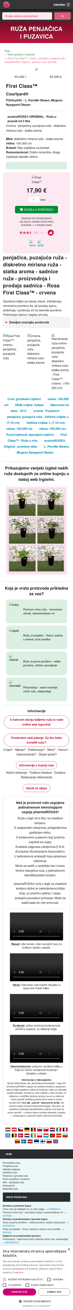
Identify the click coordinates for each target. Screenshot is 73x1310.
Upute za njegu (36, 788)
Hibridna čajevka (11, 1169)
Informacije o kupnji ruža (36, 765)
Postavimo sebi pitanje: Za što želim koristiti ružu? (36, 740)
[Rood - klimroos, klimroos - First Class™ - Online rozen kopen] (27, 1135)
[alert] (36, 1277)
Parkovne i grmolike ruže (15, 1175)
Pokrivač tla (9, 1185)
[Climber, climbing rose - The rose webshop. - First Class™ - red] (55, 1141)
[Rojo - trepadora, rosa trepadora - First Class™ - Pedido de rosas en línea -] (58, 1135)
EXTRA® (7, 1215)
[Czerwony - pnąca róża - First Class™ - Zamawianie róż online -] (39, 1135)
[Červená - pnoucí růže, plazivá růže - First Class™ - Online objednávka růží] (20, 1129)
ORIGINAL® (54, 1208)
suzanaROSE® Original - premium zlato (35, 443)
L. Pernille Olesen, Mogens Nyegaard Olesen (43, 449)
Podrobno (18, 1272)
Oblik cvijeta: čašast (29, 405)
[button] (36, 1301)
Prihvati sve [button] (20, 1291)
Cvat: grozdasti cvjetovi (24, 399)
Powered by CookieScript (37, 1306)
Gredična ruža (10, 1172)
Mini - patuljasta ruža (13, 1182)
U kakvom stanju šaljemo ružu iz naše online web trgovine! (36, 721)
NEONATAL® (12, 1242)
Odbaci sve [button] (54, 1291)
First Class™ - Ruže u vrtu (37, 437)
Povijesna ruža (10, 1165)
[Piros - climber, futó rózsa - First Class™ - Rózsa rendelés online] (7, 1129)
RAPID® (7, 1232)
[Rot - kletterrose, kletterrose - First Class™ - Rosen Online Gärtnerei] (14, 1129)
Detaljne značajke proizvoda (29, 322)
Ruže (7, 51)
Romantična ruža (11, 1162)
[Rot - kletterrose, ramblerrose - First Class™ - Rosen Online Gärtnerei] (27, 1129)
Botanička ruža (10, 1188)
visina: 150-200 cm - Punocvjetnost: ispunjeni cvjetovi (36, 431)
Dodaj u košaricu (38, 209)
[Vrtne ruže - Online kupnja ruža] (62, 16)
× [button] (68, 1249)
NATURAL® (9, 1225)
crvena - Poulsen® (46, 411)
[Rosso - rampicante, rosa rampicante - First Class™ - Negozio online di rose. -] (58, 1129)
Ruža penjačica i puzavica (21, 54)
